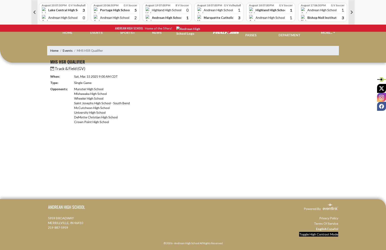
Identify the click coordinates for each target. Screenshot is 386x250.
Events (68, 50)
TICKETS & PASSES (253, 32)
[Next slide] (351, 12)
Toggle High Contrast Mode (318, 234)
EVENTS (96, 32)
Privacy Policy (328, 218)
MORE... (326, 32)
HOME (67, 32)
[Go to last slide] (34, 12)
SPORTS (126, 32)
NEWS (157, 32)
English (321, 229)
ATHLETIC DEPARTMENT (289, 32)
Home (54, 50)
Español (332, 229)
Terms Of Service (326, 223)
